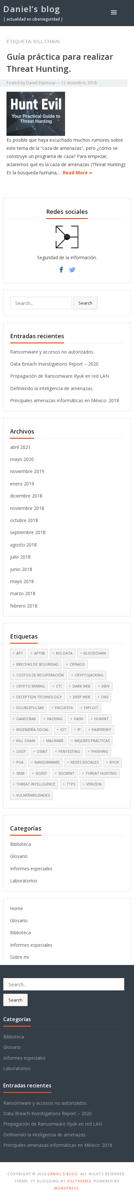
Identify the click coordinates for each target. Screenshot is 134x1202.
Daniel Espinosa (40, 83)
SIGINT (41, 773)
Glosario (19, 856)
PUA (19, 762)
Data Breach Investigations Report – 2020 (54, 364)
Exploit (91, 707)
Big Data (64, 653)
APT (19, 653)
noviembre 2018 (27, 508)
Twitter (72, 272)
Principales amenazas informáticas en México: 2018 (64, 400)
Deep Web (81, 696)
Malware (54, 740)
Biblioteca (20, 844)
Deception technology (39, 696)
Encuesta (64, 707)
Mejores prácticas (92, 740)
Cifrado (77, 664)
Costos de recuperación (40, 674)
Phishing (99, 751)
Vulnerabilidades (33, 795)
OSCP (21, 751)
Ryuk (114, 762)
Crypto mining (30, 686)
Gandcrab (26, 718)
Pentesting (69, 751)
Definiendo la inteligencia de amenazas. (51, 388)
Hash (78, 718)
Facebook (61, 272)
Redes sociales (85, 762)
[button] (115, 12)
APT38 (39, 653)
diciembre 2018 (26, 496)
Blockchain (95, 653)
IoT (63, 729)
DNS (104, 696)
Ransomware (47, 762)
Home (16, 908)
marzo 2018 (22, 593)
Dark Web (81, 686)
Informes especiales (31, 868)
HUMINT (101, 718)
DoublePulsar (30, 707)
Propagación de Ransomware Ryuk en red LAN (59, 376)
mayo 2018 (22, 581)
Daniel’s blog (31, 9)
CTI (58, 686)
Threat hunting (101, 773)
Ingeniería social (32, 729)
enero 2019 (22, 484)
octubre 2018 (24, 520)
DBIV (105, 686)
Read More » (77, 172)
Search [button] (85, 303)
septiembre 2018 (28, 532)
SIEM (20, 773)
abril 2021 (20, 447)
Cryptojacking (89, 674)
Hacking (55, 718)
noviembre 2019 (27, 471)
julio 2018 (20, 557)
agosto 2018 (23, 545)
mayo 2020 (22, 459)
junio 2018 (21, 569)
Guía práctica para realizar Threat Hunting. (60, 62)
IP (79, 729)
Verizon (93, 784)
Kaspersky (101, 729)
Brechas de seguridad (37, 664)
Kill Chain (25, 740)
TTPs (70, 784)
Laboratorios (23, 881)
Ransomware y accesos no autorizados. (52, 352)
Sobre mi (19, 957)
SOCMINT (66, 773)
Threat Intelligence (35, 784)
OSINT (42, 751)
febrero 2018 (23, 606)
